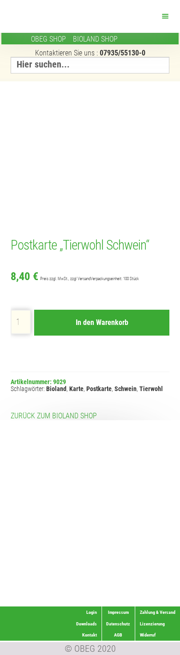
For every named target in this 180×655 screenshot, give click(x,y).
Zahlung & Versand (151, 600)
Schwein (125, 388)
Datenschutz (118, 623)
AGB (118, 634)
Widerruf (161, 589)
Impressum (118, 612)
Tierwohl (151, 388)
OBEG (48, 39)
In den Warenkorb (102, 322)
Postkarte (99, 388)
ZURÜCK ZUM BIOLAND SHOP (54, 415)
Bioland (56, 388)
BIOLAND (95, 39)
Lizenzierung (156, 578)
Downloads (86, 623)
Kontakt (89, 634)
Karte (76, 388)
